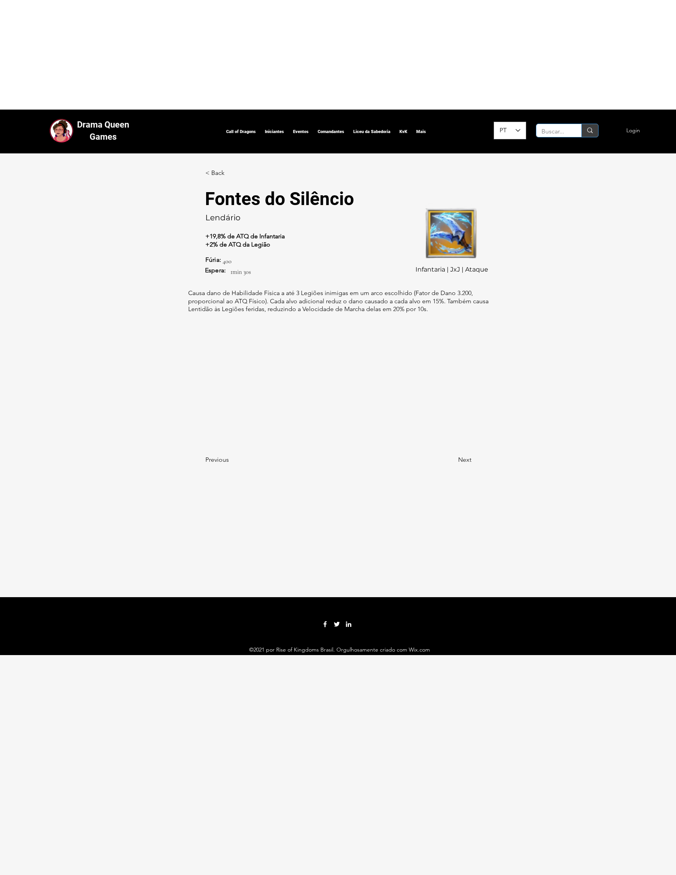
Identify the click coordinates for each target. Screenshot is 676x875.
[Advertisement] (234, 55)
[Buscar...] (589, 130)
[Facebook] (325, 624)
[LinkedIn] (348, 624)
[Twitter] (337, 624)
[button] (241, 132)
